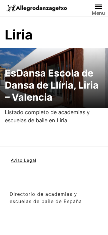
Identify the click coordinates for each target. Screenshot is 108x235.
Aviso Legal (23, 160)
